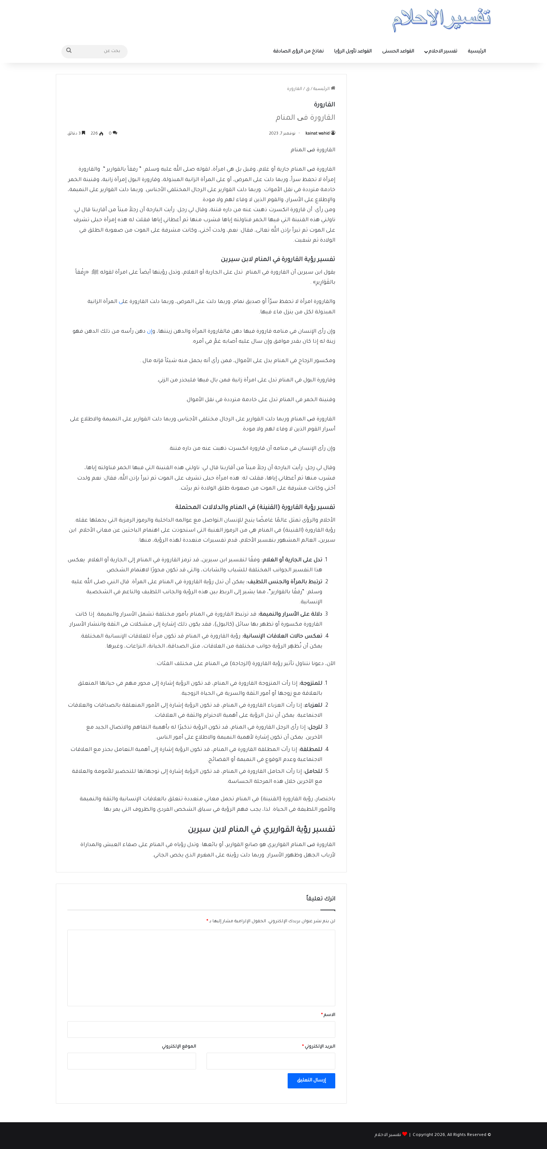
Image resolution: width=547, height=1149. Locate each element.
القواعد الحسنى (398, 51)
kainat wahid (318, 134)
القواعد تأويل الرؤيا (353, 51)
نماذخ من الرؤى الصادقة (299, 51)
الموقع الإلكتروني (179, 1047)
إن (149, 332)
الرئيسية (477, 51)
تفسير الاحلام (443, 51)
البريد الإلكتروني (318, 1047)
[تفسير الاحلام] (441, 20)
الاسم (328, 1015)
